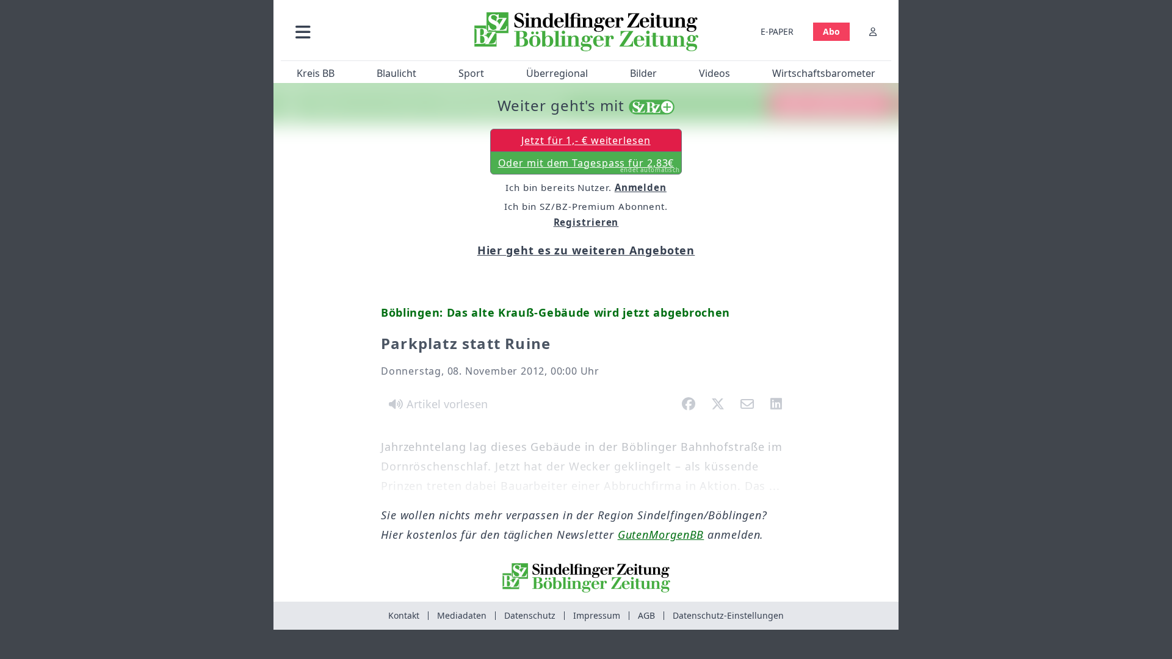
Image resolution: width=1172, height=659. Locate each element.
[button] (368, 31)
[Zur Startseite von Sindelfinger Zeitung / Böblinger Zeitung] (586, 31)
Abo (831, 31)
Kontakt (403, 615)
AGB (646, 615)
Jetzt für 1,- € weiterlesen (585, 140)
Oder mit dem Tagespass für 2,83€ (589, 165)
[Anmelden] (873, 31)
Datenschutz (529, 615)
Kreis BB (316, 73)
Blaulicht (396, 73)
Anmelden (641, 187)
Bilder (643, 73)
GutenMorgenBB (661, 534)
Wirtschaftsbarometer (823, 73)
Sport (471, 73)
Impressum (596, 615)
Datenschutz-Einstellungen (728, 615)
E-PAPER (777, 31)
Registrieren (586, 222)
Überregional (557, 73)
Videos (714, 73)
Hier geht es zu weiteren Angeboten (586, 250)
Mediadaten (462, 615)
